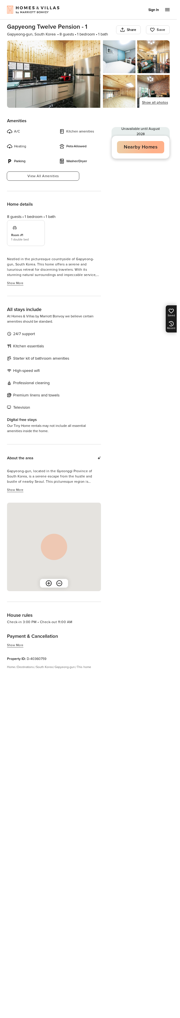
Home (11, 667)
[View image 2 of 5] (119, 56)
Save (161, 30)
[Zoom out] (59, 583)
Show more (15, 283)
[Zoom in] (48, 583)
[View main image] (53, 74)
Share (131, 30)
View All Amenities (43, 176)
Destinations (25, 667)
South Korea (44, 667)
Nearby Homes (140, 147)
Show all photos (155, 102)
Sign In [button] (153, 10)
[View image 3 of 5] (153, 56)
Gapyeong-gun (65, 667)
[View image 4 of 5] (119, 91)
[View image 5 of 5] (153, 91)
